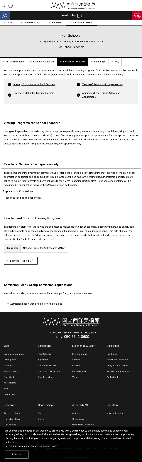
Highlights (43, 359)
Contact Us (9, 394)
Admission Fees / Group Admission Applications (36, 303)
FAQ (117, 61)
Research (9, 405)
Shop (40, 413)
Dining (41, 419)
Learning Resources (44, 61)
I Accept (16, 454)
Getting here (10, 359)
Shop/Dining (45, 405)
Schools (76, 359)
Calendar (8, 365)
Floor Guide (9, 377)
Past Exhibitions (46, 377)
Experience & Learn (83, 345)
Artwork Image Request (118, 371)
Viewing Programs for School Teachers (34, 84)
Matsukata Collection (83, 424)
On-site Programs (15, 61)
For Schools (57, 22)
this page (21, 197)
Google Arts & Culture (117, 365)
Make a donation (115, 413)
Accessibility (10, 382)
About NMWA (80, 405)
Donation (112, 405)
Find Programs (11, 371)
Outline (76, 413)
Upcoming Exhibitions (49, 371)
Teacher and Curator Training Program (33, 93)
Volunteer (77, 377)
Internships (100, 61)
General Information (14, 354)
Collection (113, 345)
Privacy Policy (50, 446)
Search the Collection (117, 359)
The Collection (45, 354)
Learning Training (19, 260)
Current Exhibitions (47, 365)
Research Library (12, 413)
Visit (6, 345)
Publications (10, 424)
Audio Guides (113, 377)
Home (9, 22)
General (76, 365)
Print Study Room (12, 419)
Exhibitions (44, 345)
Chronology (78, 419)
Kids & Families (80, 371)
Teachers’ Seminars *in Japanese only (102, 84)
